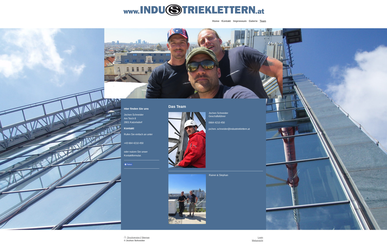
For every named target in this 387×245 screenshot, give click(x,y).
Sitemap (146, 237)
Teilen (129, 164)
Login (260, 237)
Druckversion (133, 237)
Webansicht (257, 240)
